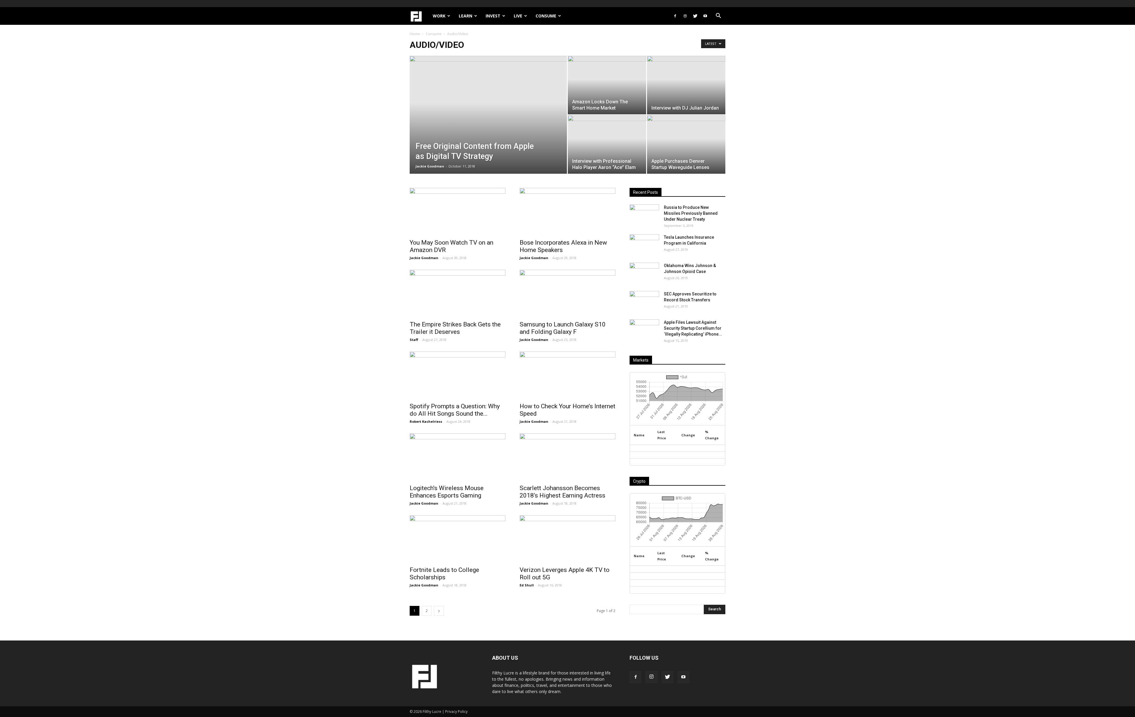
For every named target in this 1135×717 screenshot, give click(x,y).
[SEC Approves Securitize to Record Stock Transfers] (644, 301)
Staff (414, 339)
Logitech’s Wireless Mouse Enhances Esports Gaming (447, 491)
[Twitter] (695, 16)
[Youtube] (705, 16)
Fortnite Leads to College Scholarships (444, 573)
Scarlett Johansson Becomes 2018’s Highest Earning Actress (562, 491)
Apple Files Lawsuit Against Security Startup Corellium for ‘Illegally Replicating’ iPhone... (693, 328)
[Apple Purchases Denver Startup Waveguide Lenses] (686, 144)
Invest (493, 16)
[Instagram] (685, 16)
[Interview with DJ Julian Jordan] (686, 85)
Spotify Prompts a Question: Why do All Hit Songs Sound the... (455, 410)
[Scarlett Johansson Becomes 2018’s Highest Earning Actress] (567, 457)
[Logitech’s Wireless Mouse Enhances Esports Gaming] (457, 457)
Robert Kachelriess (426, 421)
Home (415, 33)
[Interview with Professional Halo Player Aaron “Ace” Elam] (607, 144)
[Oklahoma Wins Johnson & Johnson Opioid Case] (644, 273)
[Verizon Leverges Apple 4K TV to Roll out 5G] (567, 538)
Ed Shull (527, 585)
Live (518, 16)
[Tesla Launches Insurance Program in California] (644, 244)
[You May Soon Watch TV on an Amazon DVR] (457, 211)
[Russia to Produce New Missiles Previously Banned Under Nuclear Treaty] (644, 214)
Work (439, 16)
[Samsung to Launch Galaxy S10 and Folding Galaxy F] (567, 293)
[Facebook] (675, 16)
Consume (546, 16)
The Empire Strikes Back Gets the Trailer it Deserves (455, 328)
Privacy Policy (456, 711)
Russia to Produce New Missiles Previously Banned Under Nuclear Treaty (691, 213)
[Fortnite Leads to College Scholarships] (457, 538)
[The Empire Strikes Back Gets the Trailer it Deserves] (457, 293)
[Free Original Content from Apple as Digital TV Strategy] (488, 124)
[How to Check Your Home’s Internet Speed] (567, 375)
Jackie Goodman (430, 166)
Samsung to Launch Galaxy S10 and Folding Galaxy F (563, 328)
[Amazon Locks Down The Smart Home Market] (607, 85)
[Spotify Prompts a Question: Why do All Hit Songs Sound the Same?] (457, 375)
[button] (718, 16)
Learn (465, 16)
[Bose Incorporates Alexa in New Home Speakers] (567, 211)
